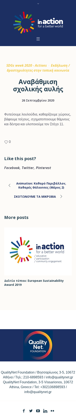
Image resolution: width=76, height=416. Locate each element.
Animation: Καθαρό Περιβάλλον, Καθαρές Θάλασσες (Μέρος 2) (41, 185)
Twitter (28, 167)
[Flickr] (52, 410)
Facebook (12, 167)
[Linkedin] (45, 410)
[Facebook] (23, 410)
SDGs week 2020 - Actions (26, 65)
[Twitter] (31, 410)
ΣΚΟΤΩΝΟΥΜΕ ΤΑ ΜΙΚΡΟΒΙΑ (35, 197)
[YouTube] (38, 410)
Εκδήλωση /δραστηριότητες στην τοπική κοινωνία (38, 68)
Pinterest (43, 167)
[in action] (38, 22)
